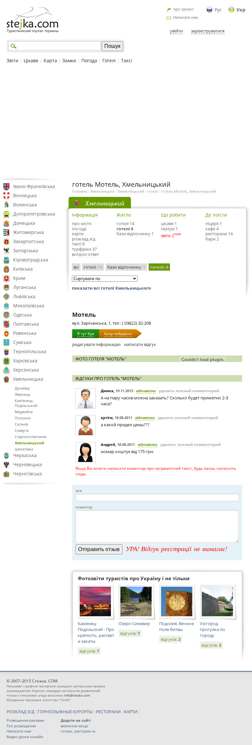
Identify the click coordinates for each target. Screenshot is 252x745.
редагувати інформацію (96, 344)
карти (78, 234)
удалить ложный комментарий (189, 390)
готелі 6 (124, 229)
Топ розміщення (21, 725)
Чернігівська (27, 473)
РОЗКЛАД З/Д (20, 712)
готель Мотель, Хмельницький (188, 191)
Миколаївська (28, 305)
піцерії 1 (213, 223)
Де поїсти (216, 215)
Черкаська (25, 455)
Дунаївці (22, 388)
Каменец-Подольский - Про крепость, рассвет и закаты (96, 632)
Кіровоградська (30, 260)
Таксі (126, 60)
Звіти (12, 60)
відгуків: (89, 651)
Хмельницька (28, 379)
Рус (218, 10)
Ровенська (24, 333)
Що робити (173, 215)
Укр (241, 10)
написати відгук (140, 344)
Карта (50, 60)
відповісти (146, 390)
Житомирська (28, 232)
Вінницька (25, 195)
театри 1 (169, 229)
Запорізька (25, 250)
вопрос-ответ (85, 254)
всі (76, 267)
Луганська (24, 287)
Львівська (24, 296)
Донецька (24, 223)
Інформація (85, 215)
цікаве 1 (169, 223)
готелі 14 (125, 223)
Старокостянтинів (30, 436)
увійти (176, 31)
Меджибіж (24, 411)
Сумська (22, 342)
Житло (123, 215)
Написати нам (185, 17)
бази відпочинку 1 (135, 234)
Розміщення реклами (25, 720)
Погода (89, 60)
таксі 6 (78, 244)
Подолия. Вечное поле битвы (176, 626)
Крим (19, 278)
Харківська (25, 360)
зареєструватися (207, 31)
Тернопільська (29, 351)
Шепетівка (24, 449)
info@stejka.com (77, 695)
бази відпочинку (126, 267)
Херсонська (26, 370)
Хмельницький (29, 442)
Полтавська (26, 324)
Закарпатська (28, 241)
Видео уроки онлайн (25, 736)
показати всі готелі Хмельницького (111, 288)
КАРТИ (130, 712)
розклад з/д (83, 239)
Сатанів (21, 424)
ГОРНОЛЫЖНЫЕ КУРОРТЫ (65, 712)
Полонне (23, 417)
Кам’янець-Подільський (26, 403)
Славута (22, 430)
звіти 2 (167, 236)
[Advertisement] (126, 121)
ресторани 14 (219, 234)
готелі (152, 191)
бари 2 (212, 239)
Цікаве (31, 60)
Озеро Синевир (134, 623)
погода (79, 229)
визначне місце (74, 725)
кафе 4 (212, 229)
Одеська (22, 315)
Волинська (25, 204)
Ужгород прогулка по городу (212, 629)
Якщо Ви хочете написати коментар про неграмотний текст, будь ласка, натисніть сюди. (155, 471)
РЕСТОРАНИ (108, 712)
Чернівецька (27, 464)
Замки (69, 60)
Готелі (109, 60)
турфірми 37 (84, 249)
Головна (79, 191)
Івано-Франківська (34, 186)
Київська (23, 269)
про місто (82, 223)
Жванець (23, 394)
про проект (183, 9)
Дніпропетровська (34, 214)
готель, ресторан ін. (78, 731)
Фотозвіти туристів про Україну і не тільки (134, 578)
